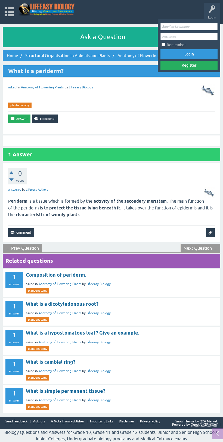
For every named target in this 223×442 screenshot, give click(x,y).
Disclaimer (126, 421)
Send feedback (16, 421)
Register (189, 65)
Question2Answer (204, 424)
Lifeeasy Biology (98, 284)
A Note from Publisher (67, 421)
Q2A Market (209, 421)
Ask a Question (102, 37)
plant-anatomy (19, 105)
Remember (176, 45)
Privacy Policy (150, 421)
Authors (39, 421)
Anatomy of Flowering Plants (42, 87)
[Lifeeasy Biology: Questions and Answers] (46, 9)
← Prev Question (22, 248)
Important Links (101, 421)
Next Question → (200, 248)
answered (14, 189)
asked (12, 87)
